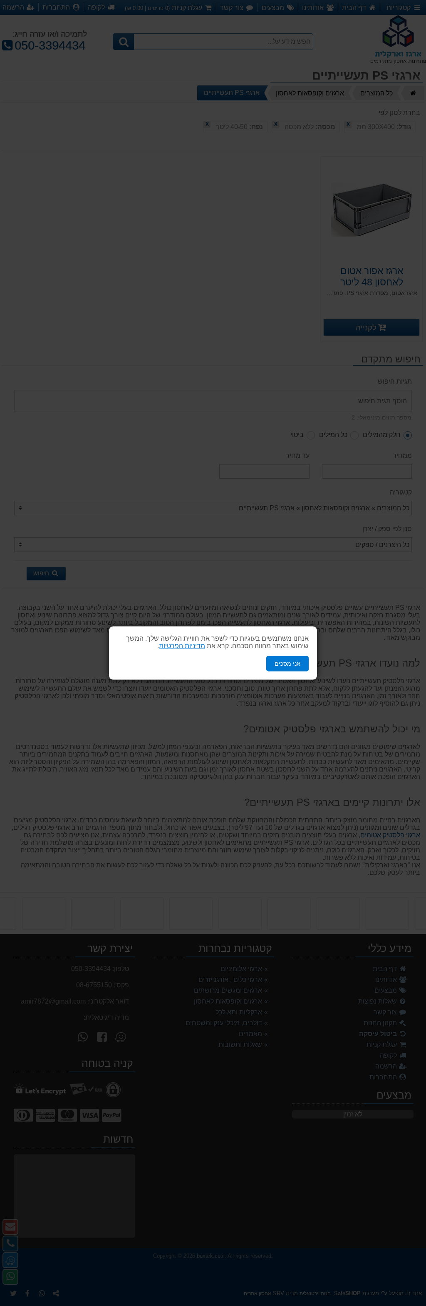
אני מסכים (287, 663)
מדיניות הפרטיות (182, 645)
